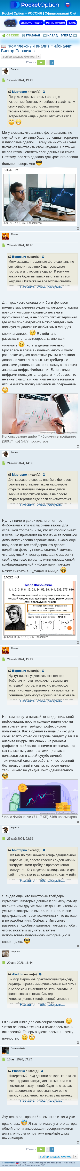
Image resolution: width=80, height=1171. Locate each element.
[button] (41, 62)
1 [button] (47, 62)
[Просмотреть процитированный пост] (44, 91)
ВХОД (72, 22)
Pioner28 (18, 1071)
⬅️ (50, 35)
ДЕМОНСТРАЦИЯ (31, 22)
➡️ (69, 35)
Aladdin (17, 974)
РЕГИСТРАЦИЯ (55, 22)
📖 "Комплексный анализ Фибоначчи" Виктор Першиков (37, 48)
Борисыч (19, 256)
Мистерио (19, 91)
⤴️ (31, 35)
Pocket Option (9, 1163)
